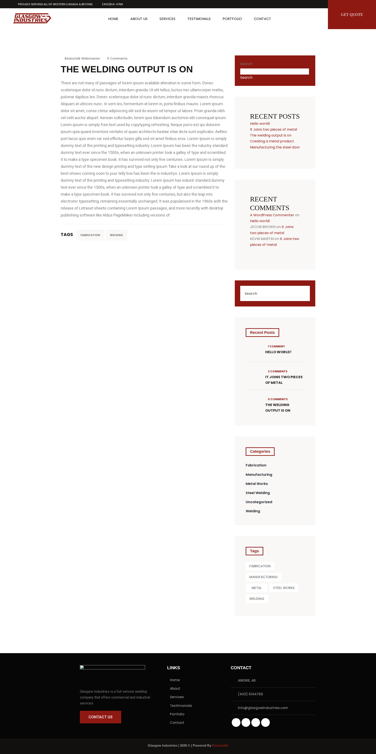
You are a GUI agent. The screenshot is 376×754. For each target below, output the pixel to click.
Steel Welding (258, 492)
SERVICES (167, 18)
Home (175, 680)
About (175, 688)
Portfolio (177, 714)
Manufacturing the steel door (275, 147)
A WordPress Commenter (272, 215)
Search (246, 63)
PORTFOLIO (232, 18)
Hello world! (260, 123)
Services (177, 697)
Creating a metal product (272, 141)
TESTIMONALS (199, 18)
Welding (253, 511)
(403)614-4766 (112, 4)
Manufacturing (259, 474)
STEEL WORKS (284, 588)
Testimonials (181, 705)
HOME (113, 18)
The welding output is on (270, 135)
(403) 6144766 (250, 694)
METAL (257, 588)
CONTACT (262, 18)
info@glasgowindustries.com (263, 708)
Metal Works (257, 483)
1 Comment (276, 346)
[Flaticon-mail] (265, 722)
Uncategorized (259, 501)
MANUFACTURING (263, 577)
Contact (177, 722)
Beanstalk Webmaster (82, 58)
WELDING (116, 235)
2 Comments (277, 371)
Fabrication (256, 465)
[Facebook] (255, 722)
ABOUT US (139, 18)
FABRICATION (90, 235)
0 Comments (117, 58)
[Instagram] (236, 722)
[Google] (246, 722)
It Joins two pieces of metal (273, 129)
